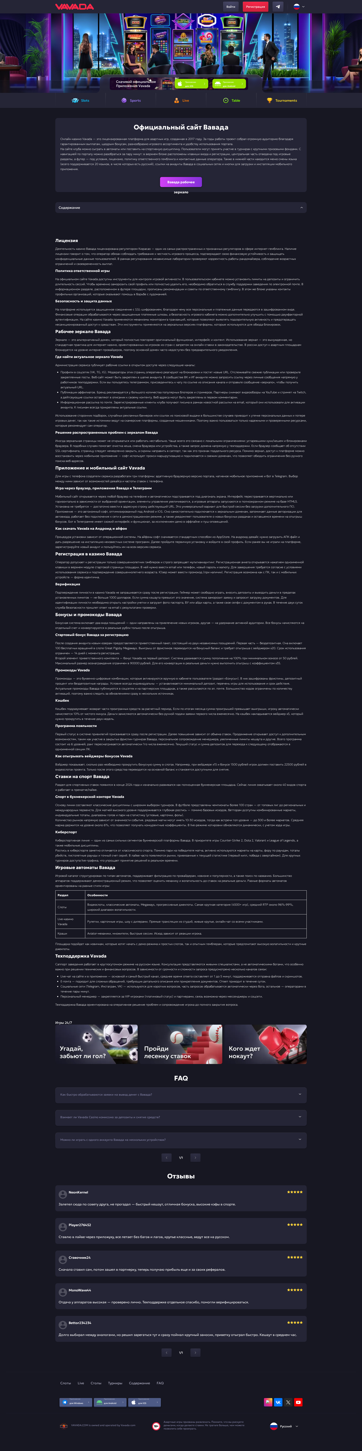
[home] (74, 7)
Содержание (139, 1383)
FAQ (160, 1383)
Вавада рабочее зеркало (181, 183)
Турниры (115, 1383)
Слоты (65, 1383)
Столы (96, 1383)
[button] (357, 53)
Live (81, 1383)
